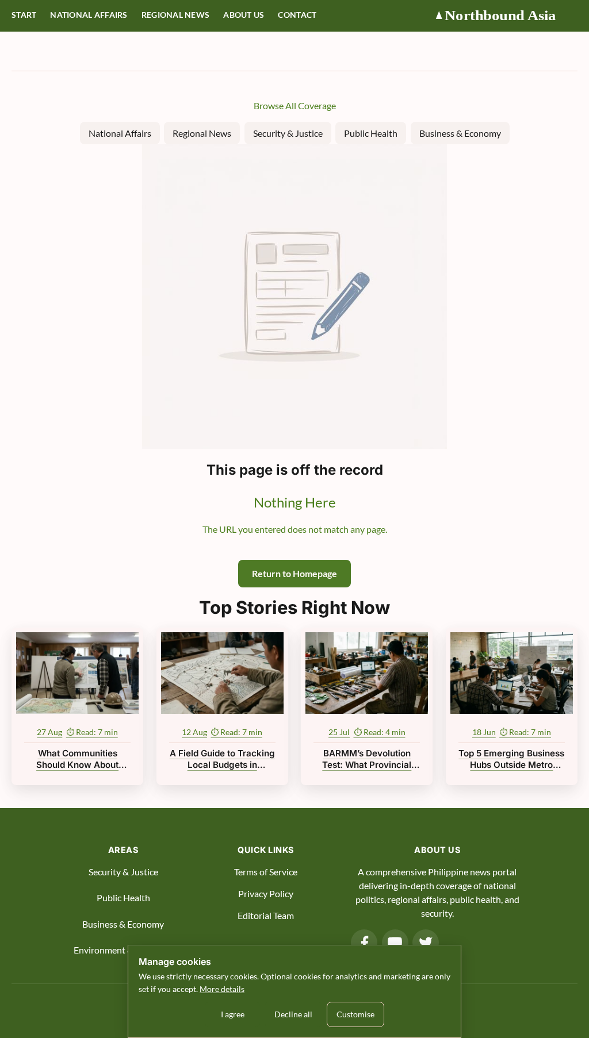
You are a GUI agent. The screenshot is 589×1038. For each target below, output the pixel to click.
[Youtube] (395, 942)
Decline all (293, 1014)
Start (24, 15)
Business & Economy (460, 133)
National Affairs (88, 15)
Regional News (175, 15)
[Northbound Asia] (505, 15)
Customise (355, 1014)
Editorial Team (266, 915)
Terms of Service (265, 871)
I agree (232, 1014)
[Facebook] (364, 942)
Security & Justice (288, 133)
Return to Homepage (294, 573)
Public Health (370, 133)
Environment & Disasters (123, 949)
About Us (243, 15)
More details (222, 989)
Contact (297, 15)
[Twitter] (425, 942)
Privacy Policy (265, 893)
